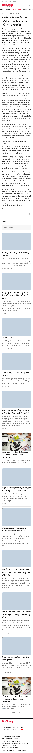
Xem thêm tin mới (17, 712)
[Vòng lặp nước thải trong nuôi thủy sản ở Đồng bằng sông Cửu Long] (16, 281)
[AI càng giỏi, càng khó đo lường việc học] (16, 241)
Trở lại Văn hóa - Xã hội (3, 214)
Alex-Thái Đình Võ (7, 673)
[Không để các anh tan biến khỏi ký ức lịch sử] (16, 646)
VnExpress (4, 1)
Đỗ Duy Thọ (5, 504)
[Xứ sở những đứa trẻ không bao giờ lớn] (16, 361)
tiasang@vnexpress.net (11, 747)
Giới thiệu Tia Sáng (18, 727)
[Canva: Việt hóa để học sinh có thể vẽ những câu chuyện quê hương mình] (16, 601)
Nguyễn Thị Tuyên (7, 268)
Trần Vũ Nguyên (7, 633)
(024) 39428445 (11, 745)
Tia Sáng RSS (5, 729)
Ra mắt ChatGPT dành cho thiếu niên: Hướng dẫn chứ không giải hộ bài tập (16, 572)
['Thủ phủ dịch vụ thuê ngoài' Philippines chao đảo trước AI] (16, 517)
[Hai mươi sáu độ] (16, 326)
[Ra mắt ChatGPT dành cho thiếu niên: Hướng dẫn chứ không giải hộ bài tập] (16, 558)
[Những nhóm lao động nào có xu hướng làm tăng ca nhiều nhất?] (16, 399)
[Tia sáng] (7, 5)
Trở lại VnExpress (6, 727)
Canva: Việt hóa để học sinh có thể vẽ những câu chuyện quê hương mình (16, 614)
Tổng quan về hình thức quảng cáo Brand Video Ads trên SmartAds (15, 455)
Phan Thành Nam (7, 348)
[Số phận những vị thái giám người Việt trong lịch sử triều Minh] (16, 477)
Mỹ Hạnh (4, 313)
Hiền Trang (5, 386)
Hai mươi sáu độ (9, 338)
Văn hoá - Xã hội (16, 9)
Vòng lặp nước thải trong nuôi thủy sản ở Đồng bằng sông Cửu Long (15, 295)
